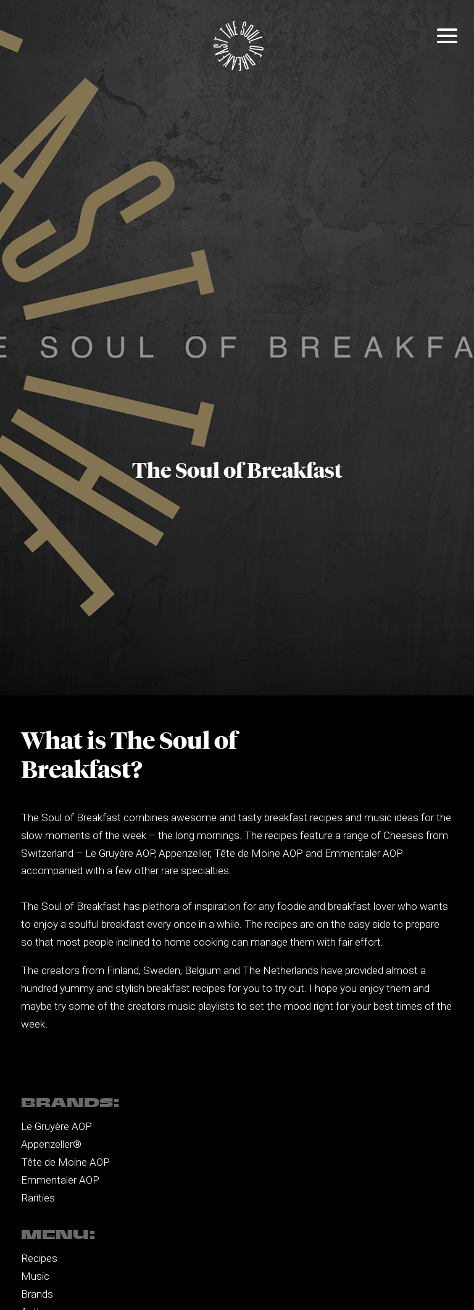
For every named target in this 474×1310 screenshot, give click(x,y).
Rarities (38, 1198)
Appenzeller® (51, 1144)
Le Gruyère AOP (56, 1126)
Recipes (39, 1258)
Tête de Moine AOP (65, 1162)
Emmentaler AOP (60, 1180)
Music (35, 1276)
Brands (37, 1294)
